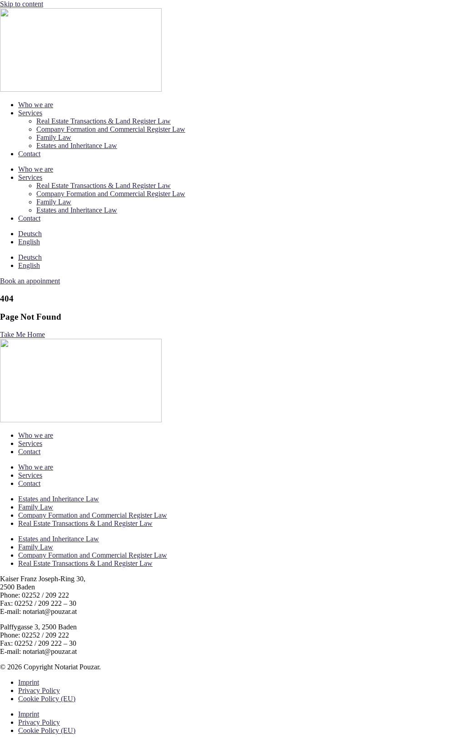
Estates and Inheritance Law (76, 145)
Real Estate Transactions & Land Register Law (103, 121)
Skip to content (21, 4)
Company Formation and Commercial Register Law (110, 129)
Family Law (53, 137)
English (29, 242)
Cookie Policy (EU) (46, 698)
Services (30, 113)
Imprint (28, 682)
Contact (29, 154)
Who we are (35, 105)
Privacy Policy (39, 690)
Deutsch (30, 233)
